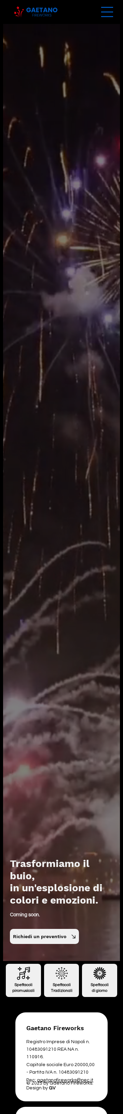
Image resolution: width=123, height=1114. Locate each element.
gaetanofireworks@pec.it (65, 1080)
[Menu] (107, 12)
